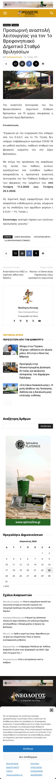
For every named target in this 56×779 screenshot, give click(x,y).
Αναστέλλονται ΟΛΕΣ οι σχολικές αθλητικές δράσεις (15, 274)
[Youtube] (40, 321)
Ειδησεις (7, 25)
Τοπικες (15, 25)
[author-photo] (28, 303)
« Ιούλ (6, 586)
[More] (43, 64)
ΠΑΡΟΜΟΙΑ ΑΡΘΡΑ (13, 335)
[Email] (15, 64)
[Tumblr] (28, 321)
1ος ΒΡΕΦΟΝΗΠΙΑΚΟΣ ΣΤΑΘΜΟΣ (17, 240)
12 (20, 564)
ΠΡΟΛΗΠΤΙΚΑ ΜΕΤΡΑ (42, 237)
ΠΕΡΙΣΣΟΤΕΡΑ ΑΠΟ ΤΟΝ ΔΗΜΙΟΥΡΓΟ (23, 339)
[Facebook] (29, 64)
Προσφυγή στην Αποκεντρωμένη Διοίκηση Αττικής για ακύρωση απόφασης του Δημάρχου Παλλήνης (34, 370)
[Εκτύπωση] (22, 64)
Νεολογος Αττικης (14, 57)
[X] (36, 64)
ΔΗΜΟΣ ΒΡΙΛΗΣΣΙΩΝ (22, 237)
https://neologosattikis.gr (28, 312)
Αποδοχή (28, 748)
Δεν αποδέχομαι (28, 757)
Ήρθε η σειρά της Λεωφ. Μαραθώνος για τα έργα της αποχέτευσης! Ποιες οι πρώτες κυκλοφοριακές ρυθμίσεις (26, 636)
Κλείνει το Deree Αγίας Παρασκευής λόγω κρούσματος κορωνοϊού (41, 274)
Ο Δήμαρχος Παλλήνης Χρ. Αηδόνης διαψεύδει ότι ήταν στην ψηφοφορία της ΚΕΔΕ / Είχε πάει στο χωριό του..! (26, 649)
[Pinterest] (21, 321)
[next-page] (9, 403)
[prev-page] (5, 403)
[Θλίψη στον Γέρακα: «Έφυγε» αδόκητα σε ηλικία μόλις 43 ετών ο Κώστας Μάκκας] (10, 350)
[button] (51, 710)
